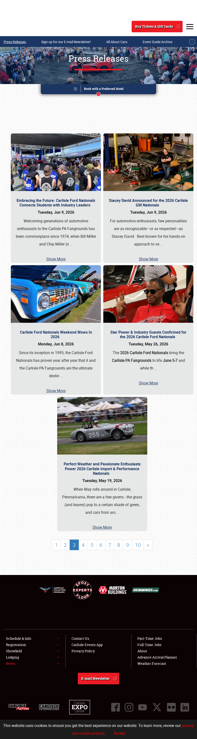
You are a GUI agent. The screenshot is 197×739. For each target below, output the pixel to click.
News (10, 663)
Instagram (129, 707)
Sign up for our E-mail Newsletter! (66, 42)
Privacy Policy (83, 651)
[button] (98, 90)
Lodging (12, 657)
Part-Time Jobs (149, 638)
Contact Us (80, 638)
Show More (56, 259)
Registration (16, 644)
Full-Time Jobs (149, 644)
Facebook (115, 707)
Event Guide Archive (157, 42)
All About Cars (116, 42)
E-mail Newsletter (95, 678)
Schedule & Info (18, 638)
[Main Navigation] (189, 26)
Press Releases (15, 42)
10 (138, 544)
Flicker (171, 707)
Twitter (157, 707)
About (142, 651)
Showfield (14, 651)
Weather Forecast (151, 663)
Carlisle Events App (87, 644)
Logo (22, 26)
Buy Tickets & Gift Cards (154, 26)
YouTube (142, 707)
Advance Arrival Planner (157, 657)
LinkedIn (184, 707)
